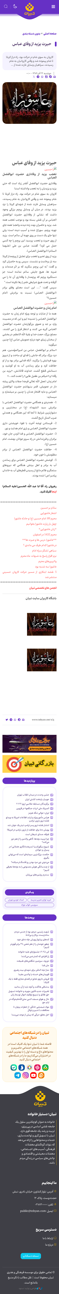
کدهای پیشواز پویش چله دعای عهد (33, 939)
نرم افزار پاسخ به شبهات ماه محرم (39, 556)
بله (13, 1067)
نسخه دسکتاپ (31, 1256)
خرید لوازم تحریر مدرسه (41, 900)
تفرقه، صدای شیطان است (37, 834)
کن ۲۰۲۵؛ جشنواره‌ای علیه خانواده (33, 952)
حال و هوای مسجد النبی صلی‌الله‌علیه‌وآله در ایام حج (29, 1000)
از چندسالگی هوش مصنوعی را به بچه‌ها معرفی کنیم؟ (27, 868)
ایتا (41, 1075)
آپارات (37, 1067)
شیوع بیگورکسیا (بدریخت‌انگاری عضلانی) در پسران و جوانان (29, 848)
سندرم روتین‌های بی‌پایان (37, 874)
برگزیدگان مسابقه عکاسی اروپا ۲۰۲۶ (32, 804)
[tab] (29, 781)
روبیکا (29, 1067)
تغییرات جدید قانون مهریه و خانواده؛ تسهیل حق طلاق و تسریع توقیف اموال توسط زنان (28, 992)
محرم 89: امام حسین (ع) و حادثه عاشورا (35, 519)
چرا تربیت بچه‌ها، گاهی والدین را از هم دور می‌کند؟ (30, 840)
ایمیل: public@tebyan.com (36, 1211)
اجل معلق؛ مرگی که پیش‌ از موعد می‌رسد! (30, 1015)
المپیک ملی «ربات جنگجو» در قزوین (32, 808)
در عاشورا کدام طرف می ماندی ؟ (40, 545)
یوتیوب (33, 1075)
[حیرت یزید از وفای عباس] (29, 103)
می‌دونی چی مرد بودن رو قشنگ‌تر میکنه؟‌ (30, 862)
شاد (45, 1067)
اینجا (54, 491)
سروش (21, 1067)
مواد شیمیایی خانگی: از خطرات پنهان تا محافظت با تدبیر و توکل (31, 1008)
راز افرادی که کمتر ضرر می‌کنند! (35, 956)
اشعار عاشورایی (48, 513)
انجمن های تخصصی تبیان (43, 588)
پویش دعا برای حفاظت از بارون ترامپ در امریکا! (28, 830)
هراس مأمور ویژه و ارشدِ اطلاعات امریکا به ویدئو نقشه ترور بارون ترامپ (27, 819)
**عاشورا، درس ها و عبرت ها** (39, 540)
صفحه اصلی (50, 33)
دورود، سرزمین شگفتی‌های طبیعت (33, 961)
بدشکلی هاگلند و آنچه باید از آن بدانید (31, 987)
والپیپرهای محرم (47, 561)
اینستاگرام (25, 1075)
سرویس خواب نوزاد (29, 905)
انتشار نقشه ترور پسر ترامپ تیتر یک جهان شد (28, 825)
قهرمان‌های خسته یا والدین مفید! (33, 974)
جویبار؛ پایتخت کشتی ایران (37, 799)
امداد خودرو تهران (16, 900)
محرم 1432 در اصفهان (45, 535)
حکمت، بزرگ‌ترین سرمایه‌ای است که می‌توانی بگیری (28, 856)
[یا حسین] (50, 170)
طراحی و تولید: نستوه (28, 1288)
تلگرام (17, 1075)
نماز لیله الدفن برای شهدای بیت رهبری (31, 970)
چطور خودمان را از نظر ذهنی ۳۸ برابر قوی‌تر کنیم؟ (29, 945)
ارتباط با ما (48, 1238)
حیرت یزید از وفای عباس (31, 44)
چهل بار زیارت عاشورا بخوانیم (41, 524)
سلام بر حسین (48, 508)
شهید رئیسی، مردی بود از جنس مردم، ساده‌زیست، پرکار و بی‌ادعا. (31, 933)
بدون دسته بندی (31, 33)
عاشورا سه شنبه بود (46, 567)
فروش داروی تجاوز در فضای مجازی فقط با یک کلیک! (28, 980)
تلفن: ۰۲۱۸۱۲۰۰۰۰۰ (44, 1205)
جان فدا (45, 965)
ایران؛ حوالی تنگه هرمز (39, 813)
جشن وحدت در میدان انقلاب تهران (33, 795)
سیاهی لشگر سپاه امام (44, 551)
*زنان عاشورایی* (48, 529)
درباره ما (49, 1245)
